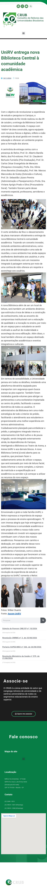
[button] (31, 6)
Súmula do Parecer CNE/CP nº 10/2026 (19, 629)
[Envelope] (26, 6)
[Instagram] (22, 6)
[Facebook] (18, 6)
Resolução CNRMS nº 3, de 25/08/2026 (19, 638)
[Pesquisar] (43, 620)
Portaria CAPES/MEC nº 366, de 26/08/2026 (21, 647)
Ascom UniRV (14, 613)
